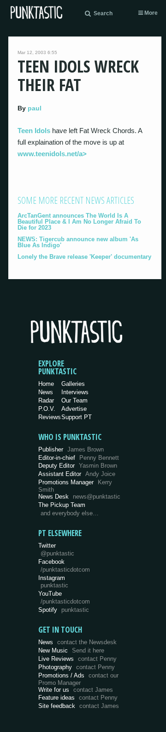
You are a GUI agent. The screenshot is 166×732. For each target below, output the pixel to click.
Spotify (63, 609)
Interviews (75, 392)
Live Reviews (77, 658)
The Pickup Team (61, 504)
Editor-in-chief (78, 457)
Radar (46, 400)
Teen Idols (34, 130)
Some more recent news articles (76, 200)
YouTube (64, 597)
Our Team (74, 400)
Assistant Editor (76, 473)
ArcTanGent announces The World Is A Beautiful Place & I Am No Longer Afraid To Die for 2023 (79, 221)
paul (35, 108)
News (45, 392)
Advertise (74, 408)
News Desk (79, 496)
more (150, 13)
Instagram (53, 581)
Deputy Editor (77, 465)
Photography (76, 667)
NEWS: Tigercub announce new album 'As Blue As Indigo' (78, 242)
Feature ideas (78, 697)
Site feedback (78, 705)
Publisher (71, 449)
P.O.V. (46, 408)
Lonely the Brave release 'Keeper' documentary (84, 256)
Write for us (75, 689)
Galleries (73, 383)
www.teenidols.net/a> (52, 154)
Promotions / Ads (78, 679)
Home (46, 383)
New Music (71, 650)
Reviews (49, 417)
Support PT (76, 417)
